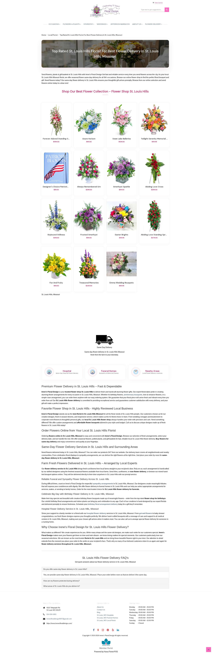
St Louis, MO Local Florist (106, 620)
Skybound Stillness (56, 234)
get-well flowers (145, 513)
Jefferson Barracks (120, 24)
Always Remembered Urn (89, 186)
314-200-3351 (51, 614)
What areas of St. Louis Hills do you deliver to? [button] (61, 586)
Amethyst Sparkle (121, 186)
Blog (98, 612)
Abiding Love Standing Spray (154, 234)
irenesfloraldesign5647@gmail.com (59, 619)
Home (44, 35)
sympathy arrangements (103, 484)
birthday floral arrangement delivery (103, 504)
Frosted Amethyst (88, 234)
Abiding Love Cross (154, 186)
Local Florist (53, 35)
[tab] (105, 569)
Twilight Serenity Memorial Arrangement (154, 138)
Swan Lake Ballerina (122, 138)
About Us (100, 607)
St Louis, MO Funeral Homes (107, 618)
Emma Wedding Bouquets (122, 282)
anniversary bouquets (133, 395)
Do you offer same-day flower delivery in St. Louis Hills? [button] (65, 569)
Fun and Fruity (56, 282)
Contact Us (101, 610)
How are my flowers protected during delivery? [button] (61, 581)
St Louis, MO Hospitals (105, 615)
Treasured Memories (89, 282)
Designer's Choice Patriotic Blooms (56, 186)
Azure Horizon (88, 138)
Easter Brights (121, 234)
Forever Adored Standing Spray (56, 138)
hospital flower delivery (96, 513)
